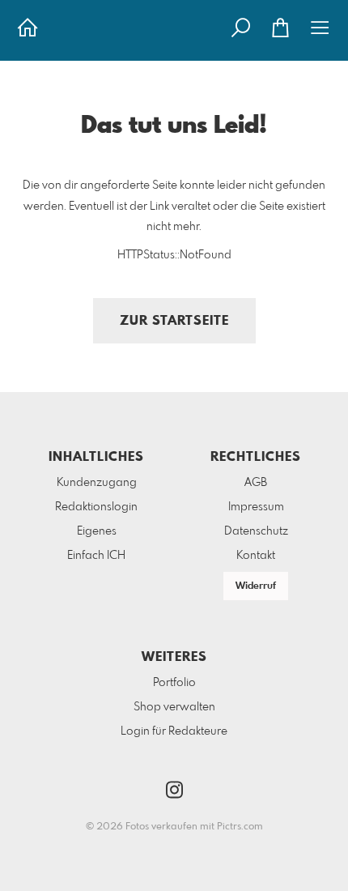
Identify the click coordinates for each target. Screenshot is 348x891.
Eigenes (97, 531)
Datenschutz (256, 531)
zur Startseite (174, 321)
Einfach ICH (96, 555)
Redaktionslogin (96, 507)
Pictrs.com (240, 827)
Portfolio (174, 682)
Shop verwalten (174, 707)
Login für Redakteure (174, 731)
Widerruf (256, 586)
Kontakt (255, 555)
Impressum (256, 507)
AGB (255, 482)
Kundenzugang (97, 482)
